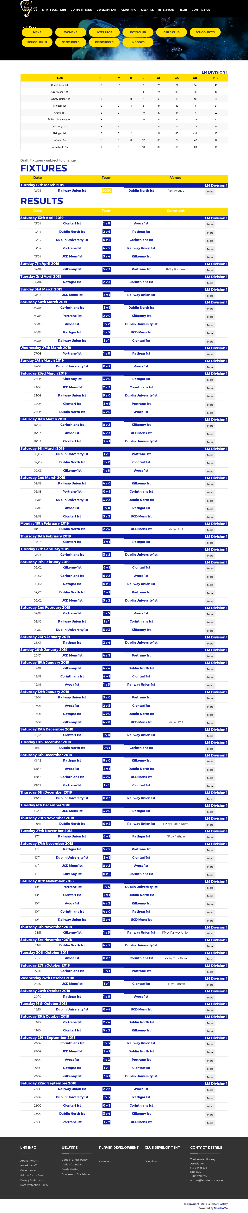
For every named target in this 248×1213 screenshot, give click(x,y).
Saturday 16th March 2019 (43, 419)
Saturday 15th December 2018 (46, 729)
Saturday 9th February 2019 (45, 562)
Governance (28, 1170)
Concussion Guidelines (76, 1174)
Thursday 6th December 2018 (46, 792)
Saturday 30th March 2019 (43, 302)
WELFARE (147, 9)
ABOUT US (30, 9)
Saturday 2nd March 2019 (42, 478)
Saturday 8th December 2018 (46, 755)
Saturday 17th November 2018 (46, 844)
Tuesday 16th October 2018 (43, 1004)
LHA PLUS (29, 27)
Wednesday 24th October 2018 (47, 978)
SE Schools (70, 42)
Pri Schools (104, 42)
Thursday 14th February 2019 (45, 536)
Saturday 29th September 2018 (48, 1038)
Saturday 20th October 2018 (45, 991)
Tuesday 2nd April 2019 (40, 276)
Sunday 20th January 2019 (43, 650)
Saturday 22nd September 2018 (48, 1083)
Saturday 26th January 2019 (45, 637)
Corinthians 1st (141, 240)
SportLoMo (221, 1208)
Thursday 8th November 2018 (46, 927)
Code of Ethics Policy (75, 1159)
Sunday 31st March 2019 (41, 289)
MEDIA (183, 9)
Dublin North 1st (141, 190)
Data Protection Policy (34, 1184)
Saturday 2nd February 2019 (45, 607)
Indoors (138, 42)
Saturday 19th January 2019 (44, 662)
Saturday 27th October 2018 (45, 965)
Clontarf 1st (72, 223)
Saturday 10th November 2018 (47, 881)
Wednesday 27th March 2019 (45, 348)
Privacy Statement (32, 1180)
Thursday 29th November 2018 (47, 818)
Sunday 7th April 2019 (39, 264)
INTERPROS (166, 9)
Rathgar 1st (141, 232)
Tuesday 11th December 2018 (45, 742)
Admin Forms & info (32, 1175)
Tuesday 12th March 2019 (42, 185)
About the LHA (29, 1160)
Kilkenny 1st (141, 256)
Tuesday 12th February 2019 (44, 549)
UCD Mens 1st (72, 256)
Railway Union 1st (72, 190)
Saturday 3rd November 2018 (46, 940)
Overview (105, 1161)
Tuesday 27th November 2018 (46, 831)
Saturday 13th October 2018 (44, 1016)
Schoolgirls (37, 42)
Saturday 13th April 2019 (42, 218)
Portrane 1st (72, 248)
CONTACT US (201, 9)
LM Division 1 (216, 185)
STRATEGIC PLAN (54, 9)
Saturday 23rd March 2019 (43, 373)
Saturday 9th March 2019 (42, 448)
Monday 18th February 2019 (44, 523)
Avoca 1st (141, 223)
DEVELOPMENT (107, 9)
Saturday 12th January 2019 (44, 692)
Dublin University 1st (72, 240)
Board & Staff (28, 1165)
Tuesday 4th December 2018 (45, 805)
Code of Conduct (72, 1164)
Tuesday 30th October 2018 (44, 952)
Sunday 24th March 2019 (42, 360)
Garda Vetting (70, 1169)
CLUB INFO (128, 9)
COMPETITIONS (81, 9)
